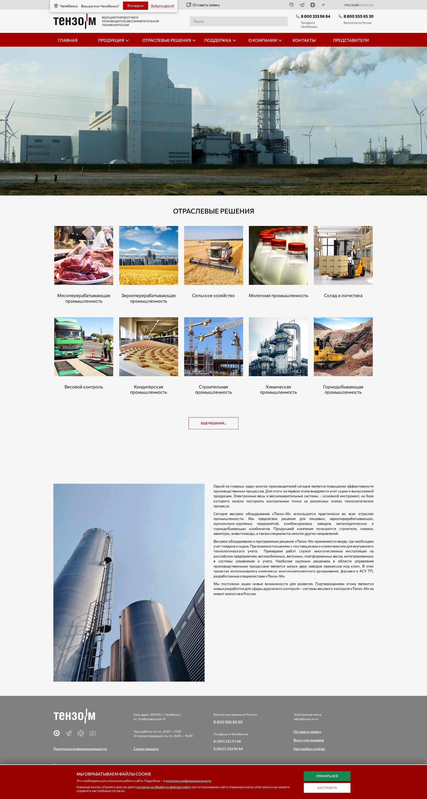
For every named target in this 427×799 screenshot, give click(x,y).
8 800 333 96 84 (315, 16)
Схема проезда (146, 749)
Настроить (327, 788)
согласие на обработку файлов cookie (163, 787)
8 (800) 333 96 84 (228, 749)
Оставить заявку (206, 5)
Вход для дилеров (309, 740)
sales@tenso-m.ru (306, 719)
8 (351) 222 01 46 (227, 741)
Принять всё (327, 776)
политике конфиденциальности (188, 781)
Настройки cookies (309, 749)
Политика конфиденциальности (80, 749)
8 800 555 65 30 (359, 16)
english (367, 5)
